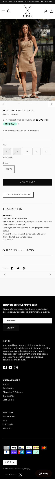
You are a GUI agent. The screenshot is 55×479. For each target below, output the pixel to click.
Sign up (11, 328)
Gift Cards (8, 424)
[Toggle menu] (3, 11)
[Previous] (3, 104)
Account (7, 428)
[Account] (45, 11)
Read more (8, 239)
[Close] (20, 475)
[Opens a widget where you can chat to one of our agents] (43, 473)
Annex (11, 469)
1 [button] (21, 103)
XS (7, 151)
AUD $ (8, 462)
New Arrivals (9, 416)
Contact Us (8, 396)
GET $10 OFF (11, 475)
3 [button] (34, 103)
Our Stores (8, 388)
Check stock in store (18, 195)
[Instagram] (16, 367)
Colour (6, 163)
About (6, 384)
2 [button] (27, 103)
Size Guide (7, 158)
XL (46, 151)
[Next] (51, 104)
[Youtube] (10, 367)
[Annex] (28, 11)
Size (5, 145)
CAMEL (9, 169)
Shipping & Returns (12, 392)
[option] (27, 60)
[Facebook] (5, 367)
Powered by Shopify (22, 469)
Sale (5, 420)
